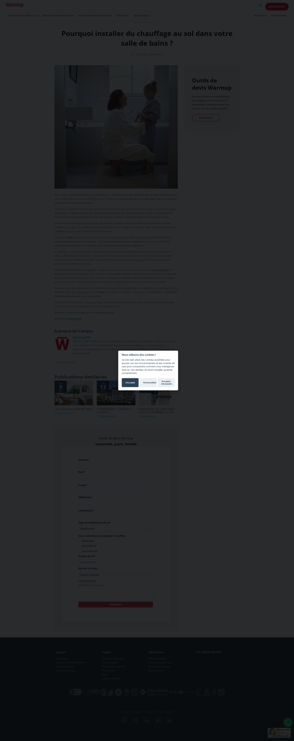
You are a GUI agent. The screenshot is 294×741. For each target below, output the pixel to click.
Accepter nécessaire (166, 382)
